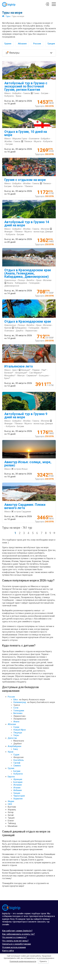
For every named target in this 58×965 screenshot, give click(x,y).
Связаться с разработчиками (16, 944)
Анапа (16, 721)
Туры (8, 16)
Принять (43, 961)
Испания (17, 785)
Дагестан (12, 738)
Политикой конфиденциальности (23, 961)
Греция (51, 43)
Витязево (18, 713)
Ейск (15, 699)
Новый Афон (19, 729)
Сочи (15, 707)
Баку (15, 749)
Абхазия (22, 43)
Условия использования (14, 947)
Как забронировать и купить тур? (18, 934)
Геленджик (18, 710)
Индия (11, 801)
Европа (11, 776)
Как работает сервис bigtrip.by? (17, 930)
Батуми (16, 771)
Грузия (7, 43)
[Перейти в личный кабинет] (47, 4)
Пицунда (17, 732)
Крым (10, 751)
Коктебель (18, 760)
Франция (17, 779)
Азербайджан (14, 746)
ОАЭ (10, 804)
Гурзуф (16, 763)
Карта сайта (8, 950)
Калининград (19, 702)
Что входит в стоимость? (14, 937)
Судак (16, 754)
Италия (16, 787)
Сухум (16, 727)
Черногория (19, 796)
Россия (37, 43)
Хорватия (18, 798)
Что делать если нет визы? (15, 940)
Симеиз (17, 765)
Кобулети (18, 774)
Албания (17, 790)
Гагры (16, 735)
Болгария (17, 782)
